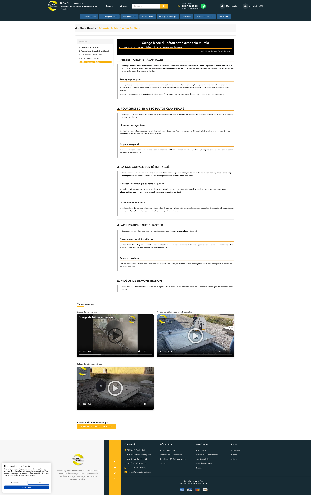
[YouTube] (115, 467)
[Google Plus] (115, 473)
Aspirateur (186, 16)
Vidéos (123, 6)
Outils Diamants (89, 16)
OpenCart (199, 481)
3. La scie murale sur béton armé (91, 54)
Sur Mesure (223, 16)
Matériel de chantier (205, 16)
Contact (109, 6)
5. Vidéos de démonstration (89, 62)
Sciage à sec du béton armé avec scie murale (119, 28)
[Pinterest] (115, 478)
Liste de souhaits (202, 459)
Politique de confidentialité (171, 454)
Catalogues (235, 450)
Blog (82, 28)
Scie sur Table (147, 16)
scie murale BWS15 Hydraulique (159, 189)
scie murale (158, 94)
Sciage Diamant (129, 16)
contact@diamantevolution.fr (190, 8)
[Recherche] (164, 6)
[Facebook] (115, 456)
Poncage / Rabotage (167, 16)
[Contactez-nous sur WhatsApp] (203, 6)
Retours (199, 467)
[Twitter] (115, 461)
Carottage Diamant (109, 16)
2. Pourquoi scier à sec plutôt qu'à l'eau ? (94, 51)
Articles (234, 459)
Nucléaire (91, 28)
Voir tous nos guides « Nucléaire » (96, 427)
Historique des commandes (207, 454)
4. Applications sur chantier (89, 58)
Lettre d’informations (204, 463)
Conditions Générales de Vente (173, 459)
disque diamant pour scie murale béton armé (144, 208)
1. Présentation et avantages (89, 47)
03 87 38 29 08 (190, 6)
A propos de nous (167, 450)
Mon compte (201, 450)
